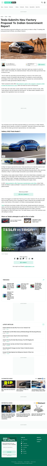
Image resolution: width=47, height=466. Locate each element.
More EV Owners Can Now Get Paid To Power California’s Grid (17, 344)
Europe (8, 353)
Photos (26, 7)
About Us (39, 437)
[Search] (42, 2)
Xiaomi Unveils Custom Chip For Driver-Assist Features (15, 335)
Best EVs (38, 7)
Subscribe (9, 452)
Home (2, 16)
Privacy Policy (12, 454)
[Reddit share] (26, 258)
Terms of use (33, 461)
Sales (7, 329)
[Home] (10, 2)
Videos (17, 7)
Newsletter (32, 7)
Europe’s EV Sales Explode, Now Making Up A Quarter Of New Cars (18, 352)
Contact (38, 441)
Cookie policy (20, 461)
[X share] (17, 258)
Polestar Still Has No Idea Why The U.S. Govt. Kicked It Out (16, 327)
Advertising (39, 439)
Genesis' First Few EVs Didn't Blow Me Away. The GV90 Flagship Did (18, 340)
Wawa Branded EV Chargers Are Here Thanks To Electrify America (18, 348)
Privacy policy (14, 461)
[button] (3, 161)
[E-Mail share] (32, 258)
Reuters (6, 253)
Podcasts (22, 7)
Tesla (6, 16)
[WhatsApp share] (29, 258)
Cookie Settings (27, 461)
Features (11, 7)
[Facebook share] (14, 258)
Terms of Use (9, 455)
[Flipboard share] (23, 258)
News (2, 7)
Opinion (7, 341)
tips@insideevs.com (29, 266)
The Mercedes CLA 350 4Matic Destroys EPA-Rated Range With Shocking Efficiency (22, 331)
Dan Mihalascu (11, 64)
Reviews (6, 7)
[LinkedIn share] (20, 258)
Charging (8, 345)
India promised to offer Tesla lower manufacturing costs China (21, 183)
